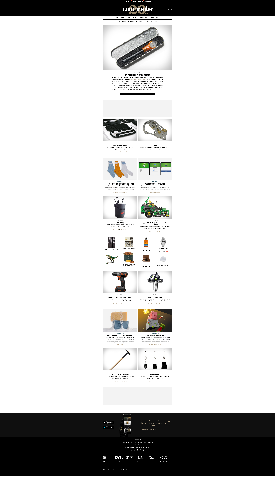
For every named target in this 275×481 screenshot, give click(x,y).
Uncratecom (128, 1)
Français (140, 457)
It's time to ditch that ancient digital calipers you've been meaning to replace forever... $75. (119, 148)
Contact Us (129, 457)
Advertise (151, 457)
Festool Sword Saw (155, 297)
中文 (138, 461)
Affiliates (151, 458)
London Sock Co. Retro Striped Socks (120, 184)
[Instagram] (140, 450)
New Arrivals (118, 456)
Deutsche (140, 458)
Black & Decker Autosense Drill (120, 297)
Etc (157, 17)
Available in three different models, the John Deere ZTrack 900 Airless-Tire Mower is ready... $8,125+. (155, 227)
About (150, 456)
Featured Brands (119, 458)
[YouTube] (134, 450)
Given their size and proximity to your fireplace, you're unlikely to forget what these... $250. (120, 225)
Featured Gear (120, 181)
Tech (134, 17)
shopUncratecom (138, 1)
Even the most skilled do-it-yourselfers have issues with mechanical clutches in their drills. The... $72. (120, 300)
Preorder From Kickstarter (159, 152)
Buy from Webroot (155, 192)
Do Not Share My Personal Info (164, 460)
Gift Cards (117, 461)
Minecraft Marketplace (155, 335)
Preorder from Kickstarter (124, 152)
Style (123, 17)
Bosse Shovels (155, 374)
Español (140, 456)
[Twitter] (131, 450)
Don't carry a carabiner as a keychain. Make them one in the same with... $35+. (155, 148)
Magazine (124, 21)
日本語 (139, 460)
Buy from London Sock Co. (120, 192)
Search (168, 9)
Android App (139, 21)
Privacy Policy (164, 457)
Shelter (141, 17)
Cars (129, 17)
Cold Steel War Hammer (120, 374)
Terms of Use (163, 456)
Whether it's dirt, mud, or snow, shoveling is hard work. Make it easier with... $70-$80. (155, 377)
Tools (139, 72)
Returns (128, 458)
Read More (112, 152)
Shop (119, 21)
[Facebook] (137, 450)
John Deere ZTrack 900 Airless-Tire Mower (155, 224)
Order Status (129, 456)
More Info (159, 231)
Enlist (155, 21)
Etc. (104, 462)
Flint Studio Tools (120, 145)
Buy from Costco (120, 344)
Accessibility (163, 458)
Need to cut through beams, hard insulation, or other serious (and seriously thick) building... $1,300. (155, 300)
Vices (147, 17)
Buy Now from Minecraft (155, 344)
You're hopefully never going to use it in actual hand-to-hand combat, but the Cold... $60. (120, 377)
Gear (118, 17)
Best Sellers (118, 457)
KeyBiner (155, 145)
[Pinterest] (143, 450)
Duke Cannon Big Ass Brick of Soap (120, 335)
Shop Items (124, 229)
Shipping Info (129, 460)
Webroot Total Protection (155, 184)
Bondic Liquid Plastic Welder (137, 75)
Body (153, 17)
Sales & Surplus (119, 460)
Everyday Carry (148, 21)
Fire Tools (120, 223)
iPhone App (131, 21)
